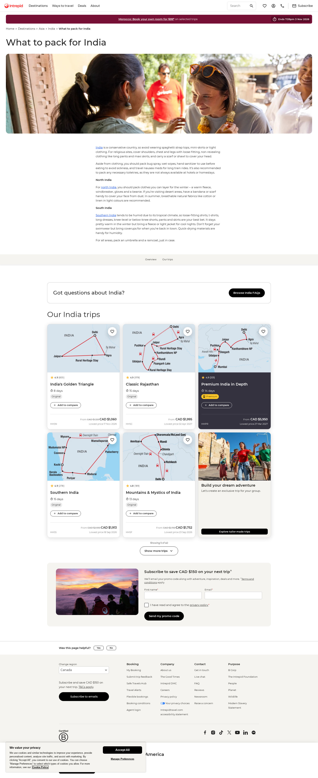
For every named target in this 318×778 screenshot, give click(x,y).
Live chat (199, 676)
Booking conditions (138, 703)
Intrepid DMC (168, 683)
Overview (150, 259)
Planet (232, 689)
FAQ (196, 683)
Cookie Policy (40, 767)
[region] (159, 292)
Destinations (38, 6)
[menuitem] (13, 6)
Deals (82, 6)
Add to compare (68, 405)
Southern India (106, 215)
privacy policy (199, 605)
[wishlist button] (112, 331)
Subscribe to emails (84, 696)
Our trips (167, 259)
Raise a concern (203, 703)
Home (10, 28)
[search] (237, 6)
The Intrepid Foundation (243, 676)
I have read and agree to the (179, 605)
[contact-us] (282, 5)
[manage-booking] (273, 5)
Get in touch (201, 670)
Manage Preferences (122, 759)
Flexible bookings (137, 696)
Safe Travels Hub (136, 683)
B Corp (232, 670)
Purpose (234, 664)
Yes (98, 647)
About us (165, 670)
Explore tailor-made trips (234, 531)
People (232, 683)
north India (108, 187)
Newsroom (200, 696)
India (51, 28)
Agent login (134, 709)
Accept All (122, 749)
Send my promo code (164, 616)
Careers (164, 689)
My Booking (134, 670)
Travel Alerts (134, 689)
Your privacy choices (177, 703)
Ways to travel (62, 6)
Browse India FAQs (246, 293)
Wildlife (233, 696)
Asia (42, 28)
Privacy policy (168, 696)
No (111, 647)
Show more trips (156, 551)
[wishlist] (264, 5)
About (95, 6)
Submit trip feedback (139, 676)
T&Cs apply (86, 687)
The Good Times (170, 676)
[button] (112, 331)
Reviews (199, 689)
